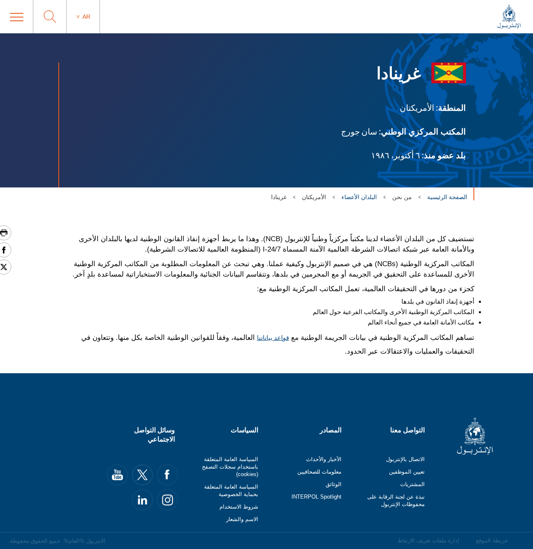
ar (86, 16)
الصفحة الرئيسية (447, 197)
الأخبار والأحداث (323, 459)
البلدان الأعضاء (359, 197)
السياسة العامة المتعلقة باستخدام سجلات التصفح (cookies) (230, 466)
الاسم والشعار (242, 519)
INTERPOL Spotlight (316, 497)
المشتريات (412, 484)
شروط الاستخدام (238, 507)
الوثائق (333, 484)
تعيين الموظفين (407, 472)
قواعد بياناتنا (273, 337)
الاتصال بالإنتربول (405, 459)
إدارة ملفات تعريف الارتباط (428, 540)
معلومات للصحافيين (319, 472)
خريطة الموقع (492, 540)
